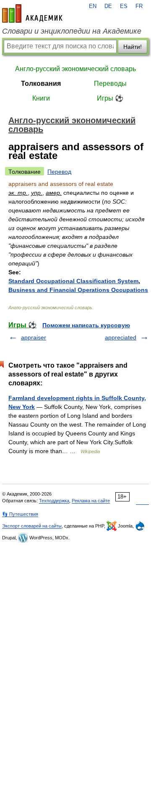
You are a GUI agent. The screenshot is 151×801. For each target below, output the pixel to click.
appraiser (33, 337)
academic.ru (32, 13)
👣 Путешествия (20, 514)
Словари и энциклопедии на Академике (71, 31)
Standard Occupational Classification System (73, 281)
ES (124, 6)
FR (139, 6)
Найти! (132, 46)
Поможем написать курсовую (86, 325)
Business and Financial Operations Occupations (78, 289)
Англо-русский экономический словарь (75, 68)
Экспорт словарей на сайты (32, 525)
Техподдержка (54, 500)
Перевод (59, 171)
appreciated (120, 337)
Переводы (110, 83)
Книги (41, 98)
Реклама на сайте (91, 500)
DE (108, 6)
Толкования (41, 83)
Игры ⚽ (110, 98)
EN (92, 6)
